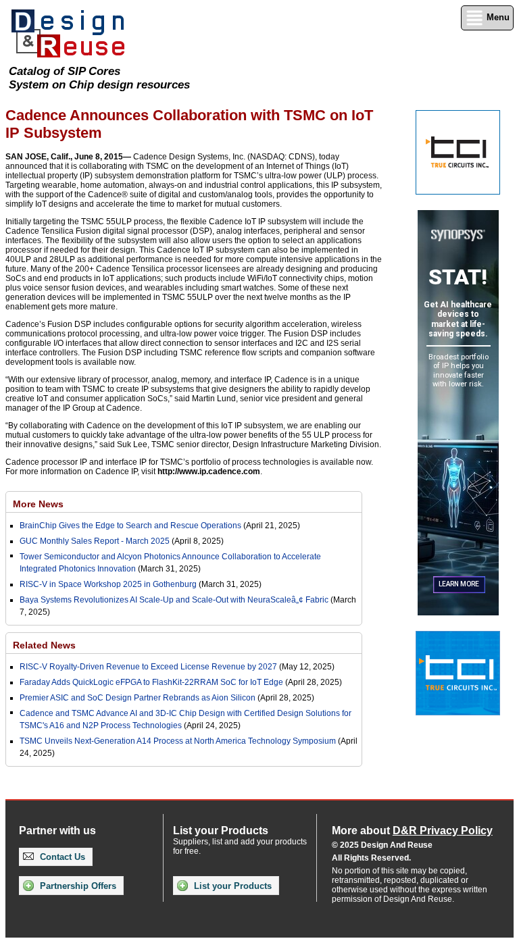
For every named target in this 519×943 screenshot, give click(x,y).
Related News (44, 645)
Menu (497, 17)
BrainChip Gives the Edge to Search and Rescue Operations (130, 525)
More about (412, 830)
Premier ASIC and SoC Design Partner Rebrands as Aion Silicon (138, 698)
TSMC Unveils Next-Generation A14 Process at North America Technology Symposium (178, 741)
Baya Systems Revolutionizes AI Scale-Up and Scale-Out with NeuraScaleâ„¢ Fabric (174, 600)
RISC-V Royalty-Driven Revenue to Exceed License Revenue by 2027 (148, 666)
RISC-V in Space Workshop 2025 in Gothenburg (108, 584)
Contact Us (61, 857)
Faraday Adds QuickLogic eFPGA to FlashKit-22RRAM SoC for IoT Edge (151, 682)
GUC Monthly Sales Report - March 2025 (95, 541)
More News (38, 504)
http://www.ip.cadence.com (208, 471)
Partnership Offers (76, 886)
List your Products (231, 886)
